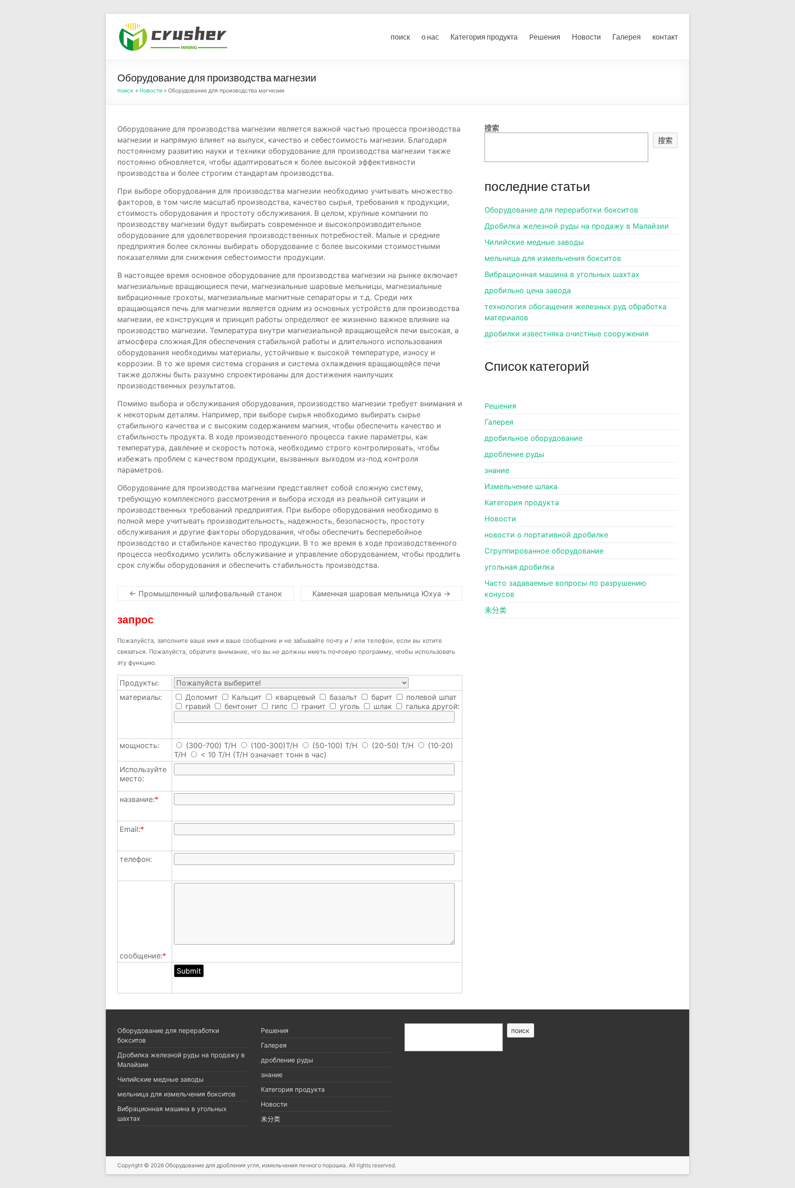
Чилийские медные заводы (534, 242)
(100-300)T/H (274, 745)
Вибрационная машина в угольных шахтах (561, 274)
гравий (197, 706)
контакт (665, 36)
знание (496, 470)
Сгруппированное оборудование (544, 550)
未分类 (495, 610)
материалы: (141, 697)
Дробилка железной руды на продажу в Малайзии (576, 226)
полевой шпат (430, 697)
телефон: (136, 859)
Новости (586, 36)
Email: (132, 829)
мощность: (139, 745)
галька (416, 706)
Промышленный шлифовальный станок (205, 593)
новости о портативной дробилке (546, 534)
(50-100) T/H (335, 745)
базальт (342, 697)
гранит (312, 706)
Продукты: (139, 682)
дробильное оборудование (533, 438)
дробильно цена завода (527, 290)
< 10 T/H (215, 754)
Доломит (200, 697)
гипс (278, 706)
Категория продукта (484, 36)
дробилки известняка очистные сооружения (566, 333)
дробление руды (514, 454)
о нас (430, 36)
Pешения (544, 36)
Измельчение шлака (521, 486)
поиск (400, 36)
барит (380, 697)
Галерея (626, 36)
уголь (348, 706)
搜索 (491, 128)
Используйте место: (143, 774)
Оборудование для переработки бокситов (561, 209)
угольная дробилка (519, 566)
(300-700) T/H (211, 745)
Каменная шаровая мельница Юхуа (381, 593)
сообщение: (143, 955)
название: (139, 799)
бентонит (240, 706)
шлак (381, 706)
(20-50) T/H (392, 745)
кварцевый (294, 697)
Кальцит (246, 697)
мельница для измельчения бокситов (552, 258)
